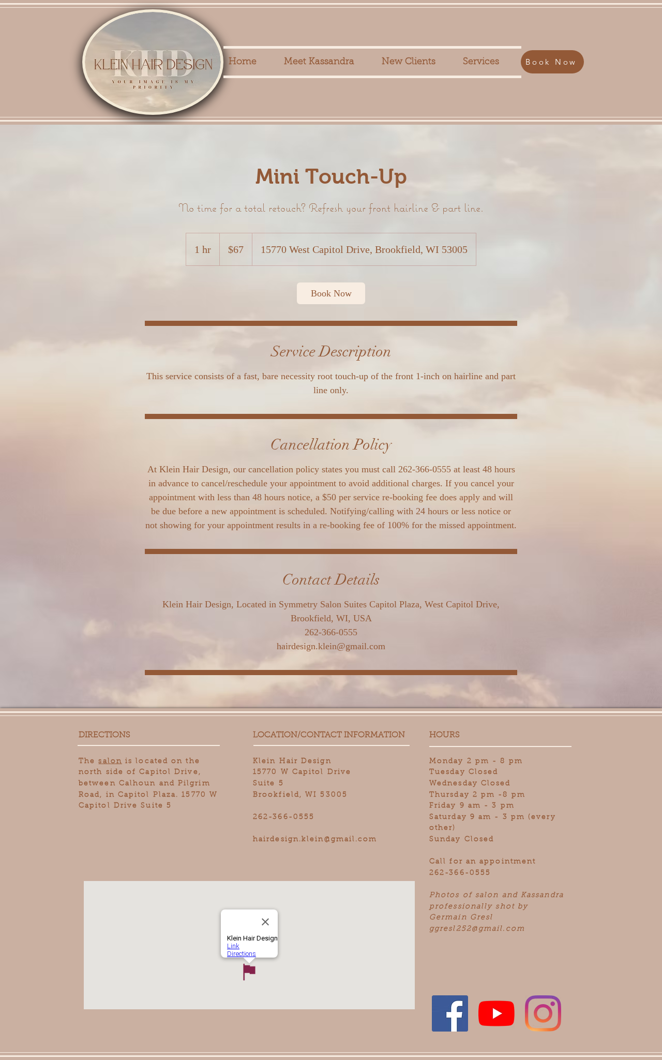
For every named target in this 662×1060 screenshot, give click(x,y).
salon (110, 761)
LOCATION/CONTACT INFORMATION (329, 735)
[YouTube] (496, 1013)
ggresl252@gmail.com (477, 929)
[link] (331, 293)
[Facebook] (450, 1013)
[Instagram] (543, 1013)
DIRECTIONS (104, 735)
